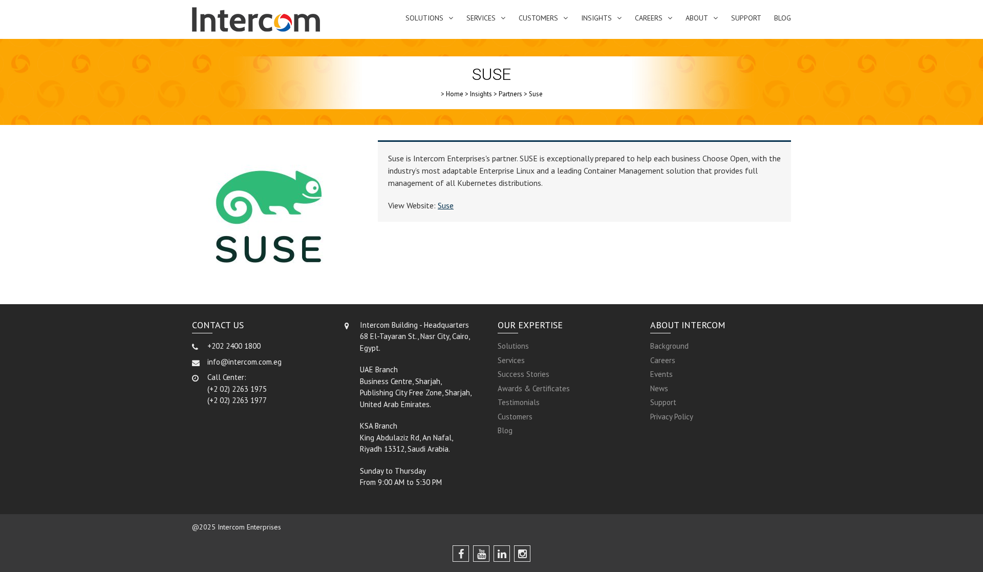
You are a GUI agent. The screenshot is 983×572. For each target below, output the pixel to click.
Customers (538, 18)
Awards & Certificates (534, 388)
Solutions (424, 18)
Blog (782, 18)
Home (454, 94)
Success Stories (523, 374)
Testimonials (519, 402)
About (697, 18)
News (659, 388)
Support (746, 18)
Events (661, 374)
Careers (649, 18)
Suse (446, 205)
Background (669, 346)
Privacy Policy (671, 416)
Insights (596, 18)
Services (481, 18)
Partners (510, 94)
